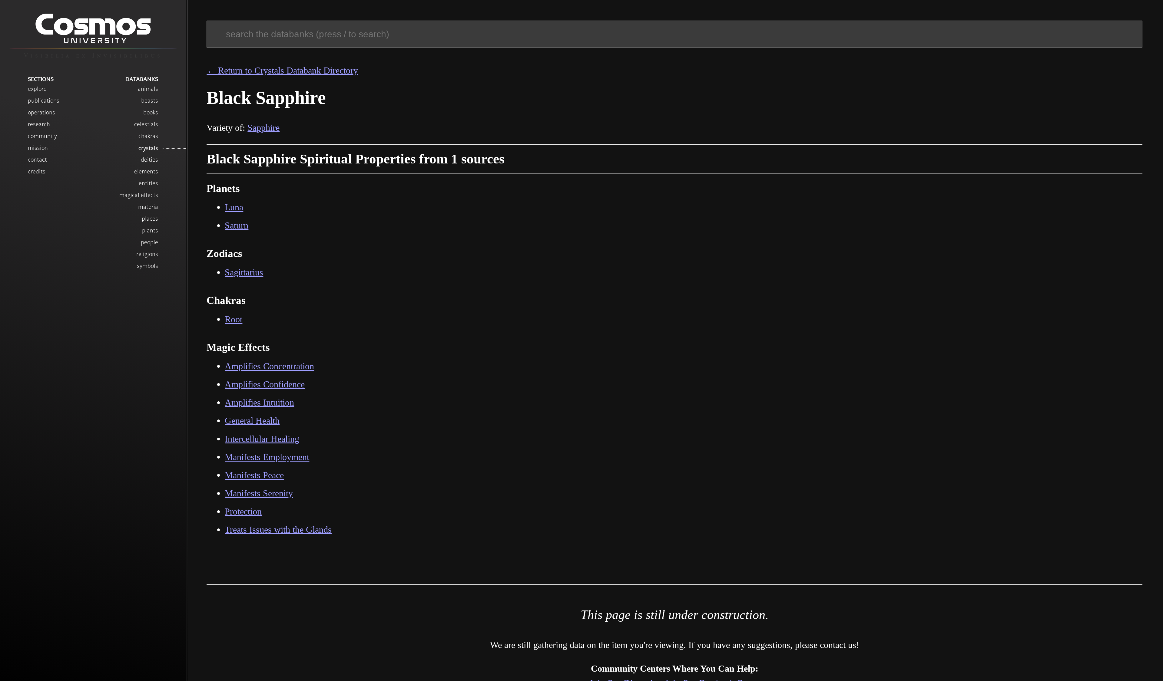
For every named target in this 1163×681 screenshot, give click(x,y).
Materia (148, 206)
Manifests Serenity (259, 493)
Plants (150, 230)
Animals (148, 88)
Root (233, 319)
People (149, 242)
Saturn (236, 225)
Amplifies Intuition (259, 402)
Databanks (141, 79)
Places (150, 218)
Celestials (146, 124)
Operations (41, 112)
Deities (149, 159)
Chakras (148, 136)
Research (39, 124)
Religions (147, 254)
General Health (252, 421)
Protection (243, 511)
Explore (37, 88)
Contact (37, 159)
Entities (148, 183)
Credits (36, 171)
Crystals (148, 148)
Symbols (147, 265)
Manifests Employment (267, 457)
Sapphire (263, 128)
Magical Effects (138, 195)
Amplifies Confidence (265, 384)
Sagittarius (244, 272)
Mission (38, 147)
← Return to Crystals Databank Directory (282, 70)
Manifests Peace (254, 475)
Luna (234, 207)
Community (42, 136)
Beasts (149, 100)
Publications (43, 100)
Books (150, 112)
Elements (146, 171)
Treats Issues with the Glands (278, 530)
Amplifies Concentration (269, 366)
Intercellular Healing (262, 439)
